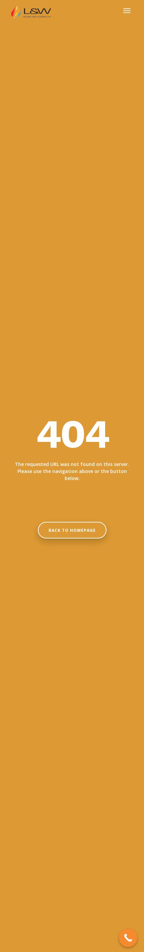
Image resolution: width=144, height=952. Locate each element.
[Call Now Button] (128, 938)
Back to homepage (72, 530)
